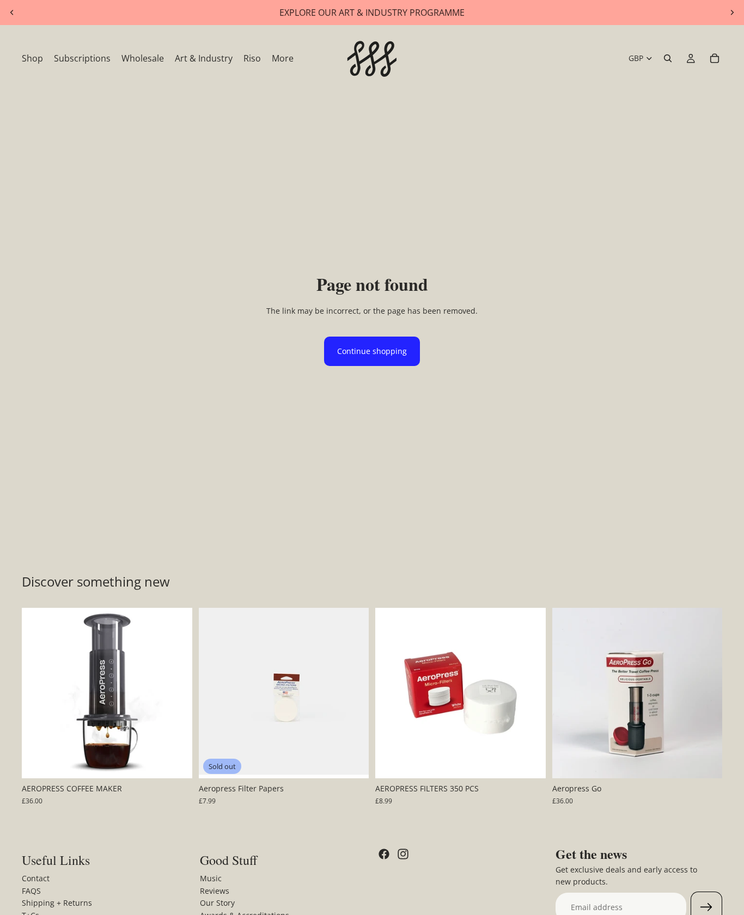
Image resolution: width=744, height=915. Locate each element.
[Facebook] (384, 854)
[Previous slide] (12, 13)
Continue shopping (372, 351)
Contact (36, 879)
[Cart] (715, 58)
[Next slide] (732, 13)
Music (211, 879)
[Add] (175, 762)
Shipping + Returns (57, 903)
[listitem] (282, 58)
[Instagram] (403, 854)
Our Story (217, 903)
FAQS (31, 891)
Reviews (214, 891)
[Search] (668, 58)
